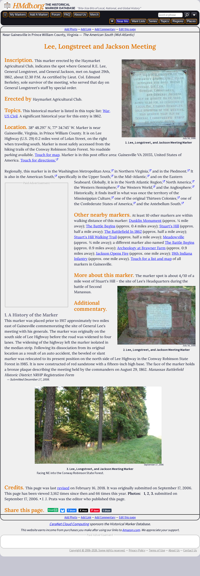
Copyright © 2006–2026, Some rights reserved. (97, 550)
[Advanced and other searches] (194, 15)
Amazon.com (131, 530)
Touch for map (47, 154)
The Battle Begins (100, 226)
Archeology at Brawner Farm (141, 248)
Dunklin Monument (145, 220)
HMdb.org (27, 5)
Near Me (122, 21)
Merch (94, 14)
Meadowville (173, 237)
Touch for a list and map (151, 258)
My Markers (18, 14)
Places (191, 21)
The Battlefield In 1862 (123, 231)
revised (63, 488)
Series (153, 21)
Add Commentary (105, 29)
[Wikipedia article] (112, 171)
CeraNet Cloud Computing (69, 524)
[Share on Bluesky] (62, 511)
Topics (165, 21)
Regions (178, 21)
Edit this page (127, 29)
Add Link (86, 29)
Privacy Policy (137, 550)
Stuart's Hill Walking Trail (95, 237)
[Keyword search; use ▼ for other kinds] (187, 15)
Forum (56, 14)
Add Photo (70, 29)
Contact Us (190, 550)
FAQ (67, 14)
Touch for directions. (38, 160)
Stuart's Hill (169, 226)
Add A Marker (39, 14)
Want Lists (138, 21)
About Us (80, 14)
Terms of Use (157, 550)
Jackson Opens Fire (112, 253)
